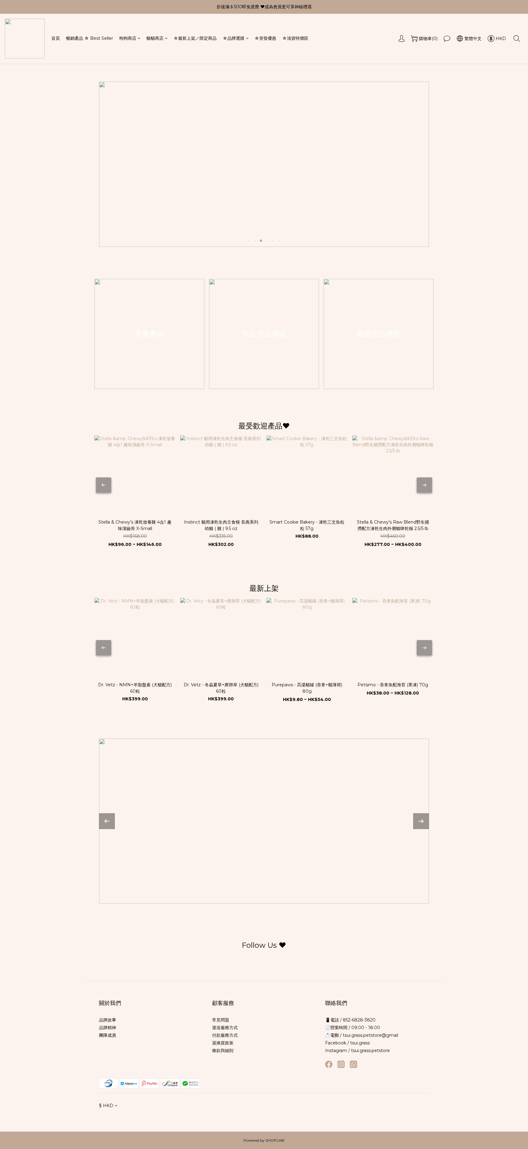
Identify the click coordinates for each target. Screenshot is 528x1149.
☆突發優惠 (265, 38)
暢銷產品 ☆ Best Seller (89, 38)
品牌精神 (107, 1027)
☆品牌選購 (233, 38)
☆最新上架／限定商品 (195, 38)
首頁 (55, 38)
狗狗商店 (127, 38)
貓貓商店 (154, 38)
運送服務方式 (225, 1027)
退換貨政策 (222, 1043)
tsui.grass (360, 1043)
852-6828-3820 (359, 1020)
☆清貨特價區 (295, 38)
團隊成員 (107, 1035)
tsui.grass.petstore (370, 1050)
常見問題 (220, 1020)
